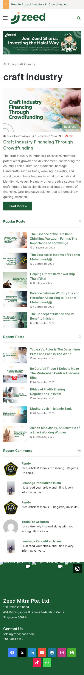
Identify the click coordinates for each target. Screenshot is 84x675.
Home (10, 64)
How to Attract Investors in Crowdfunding (39, 4)
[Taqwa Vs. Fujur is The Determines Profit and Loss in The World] (15, 355)
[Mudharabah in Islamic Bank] (15, 414)
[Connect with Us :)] (77, 568)
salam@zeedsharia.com (18, 634)
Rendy (26, 463)
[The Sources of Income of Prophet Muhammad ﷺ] (15, 261)
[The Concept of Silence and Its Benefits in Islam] (15, 320)
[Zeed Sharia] (28, 18)
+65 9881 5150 (13, 638)
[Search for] (78, 19)
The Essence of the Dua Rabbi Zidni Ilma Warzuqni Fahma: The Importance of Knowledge (53, 238)
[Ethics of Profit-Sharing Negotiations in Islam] (15, 395)
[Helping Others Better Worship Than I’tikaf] (15, 280)
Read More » (18, 206)
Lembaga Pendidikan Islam (41, 483)
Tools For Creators (35, 522)
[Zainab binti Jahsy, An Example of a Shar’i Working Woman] (15, 434)
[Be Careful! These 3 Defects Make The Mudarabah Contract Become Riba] (15, 374)
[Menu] (5, 19)
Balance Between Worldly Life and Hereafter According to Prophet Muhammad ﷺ (54, 297)
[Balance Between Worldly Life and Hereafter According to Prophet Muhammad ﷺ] (15, 299)
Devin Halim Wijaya (18, 136)
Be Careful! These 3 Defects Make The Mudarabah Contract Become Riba (54, 373)
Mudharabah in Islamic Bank (51, 408)
